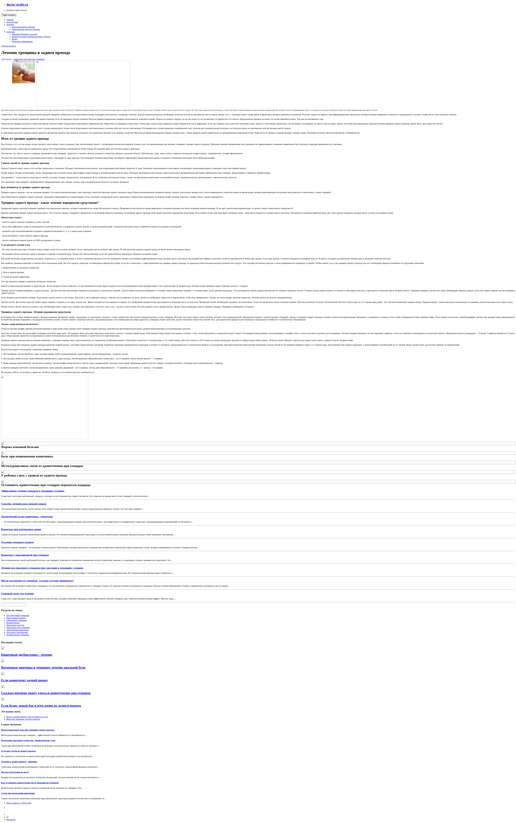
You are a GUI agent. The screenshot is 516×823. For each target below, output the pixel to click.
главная (9, 20)
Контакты (10, 819)
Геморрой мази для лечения (17, 593)
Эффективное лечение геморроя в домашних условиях (32, 491)
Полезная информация (22, 41)
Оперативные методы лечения (26, 29)
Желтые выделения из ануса (15, 772)
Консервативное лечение (23, 27)
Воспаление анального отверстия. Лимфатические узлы (28, 740)
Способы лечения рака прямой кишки (23, 503)
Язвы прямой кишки (15, 618)
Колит (14, 39)
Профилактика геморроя (17, 635)
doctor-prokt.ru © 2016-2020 (18, 803)
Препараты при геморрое (18, 627)
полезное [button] (10, 32)
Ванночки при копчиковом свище (21, 529)
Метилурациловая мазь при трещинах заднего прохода (27, 730)
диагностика (12, 22)
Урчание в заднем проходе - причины (19, 762)
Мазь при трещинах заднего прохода (23, 719)
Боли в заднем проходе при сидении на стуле (27, 717)
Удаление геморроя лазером (17, 542)
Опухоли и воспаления (17, 632)
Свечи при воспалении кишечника (18, 793)
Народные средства (15, 625)
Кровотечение (12, 623)
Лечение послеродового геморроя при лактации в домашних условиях (42, 567)
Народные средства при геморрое (29, 59)
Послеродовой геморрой (17, 615)
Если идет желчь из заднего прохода (18, 751)
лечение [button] (10, 24)
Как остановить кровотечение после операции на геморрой (29, 783)
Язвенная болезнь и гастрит (24, 34)
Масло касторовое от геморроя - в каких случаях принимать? (37, 580)
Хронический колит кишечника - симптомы (27, 516)
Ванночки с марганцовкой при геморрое (25, 555)
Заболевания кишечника (17, 630)
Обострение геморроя (16, 620)
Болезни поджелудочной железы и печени (31, 36)
